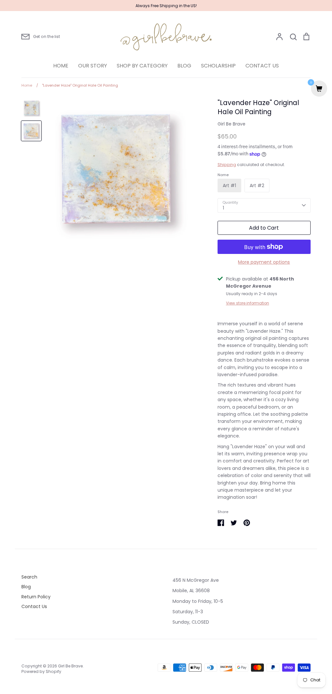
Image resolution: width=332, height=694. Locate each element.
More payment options (264, 262)
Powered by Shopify (41, 671)
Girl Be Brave (231, 124)
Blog (26, 586)
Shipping (227, 164)
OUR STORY (92, 65)
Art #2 (257, 185)
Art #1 (229, 185)
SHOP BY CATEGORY (142, 65)
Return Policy (36, 596)
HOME (60, 65)
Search (29, 577)
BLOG (184, 65)
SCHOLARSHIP (218, 65)
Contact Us (34, 606)
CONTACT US (262, 65)
